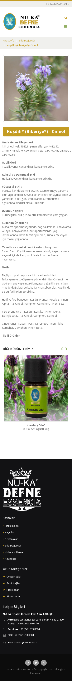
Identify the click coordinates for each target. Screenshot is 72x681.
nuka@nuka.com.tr (26, 642)
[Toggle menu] (65, 26)
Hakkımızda (12, 526)
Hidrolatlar (13, 589)
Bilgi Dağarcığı (27, 40)
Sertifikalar (11, 539)
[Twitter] (36, 663)
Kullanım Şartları (56, 4)
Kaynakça (11, 558)
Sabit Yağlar (13, 583)
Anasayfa (8, 40)
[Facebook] (28, 663)
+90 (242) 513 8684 (29, 629)
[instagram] (44, 663)
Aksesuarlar (14, 596)
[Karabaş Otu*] (36, 388)
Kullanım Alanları (14, 552)
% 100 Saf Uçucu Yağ (36, 427)
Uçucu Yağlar (14, 576)
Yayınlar (9, 532)
